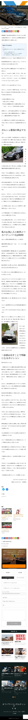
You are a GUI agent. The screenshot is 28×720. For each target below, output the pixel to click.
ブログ (18, 17)
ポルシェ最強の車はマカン (10, 52)
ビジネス (23, 643)
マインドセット (19, 644)
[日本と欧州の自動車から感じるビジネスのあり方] (18, 511)
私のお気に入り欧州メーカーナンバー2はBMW (13, 53)
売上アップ (24, 644)
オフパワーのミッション (7, 711)
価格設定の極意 (18, 641)
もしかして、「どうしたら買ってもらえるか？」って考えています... (20, 675)
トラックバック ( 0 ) (20, 577)
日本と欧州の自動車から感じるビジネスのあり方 (18, 516)
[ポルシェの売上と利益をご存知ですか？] (7, 525)
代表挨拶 (23, 711)
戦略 (22, 678)
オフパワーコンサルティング (14, 705)
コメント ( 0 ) (7, 577)
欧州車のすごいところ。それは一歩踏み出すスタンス (14, 50)
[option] (14, 679)
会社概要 (14, 713)
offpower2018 (8, 541)
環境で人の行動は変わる (6, 655)
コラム (15, 17)
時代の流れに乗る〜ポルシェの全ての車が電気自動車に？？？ (7, 516)
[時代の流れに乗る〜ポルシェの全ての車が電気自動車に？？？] (7, 511)
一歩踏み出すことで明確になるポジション (12, 54)
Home (19, 711)
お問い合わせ (15, 711)
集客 (10, 691)
